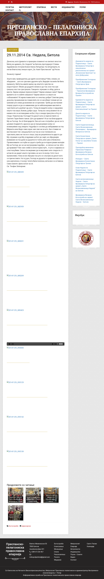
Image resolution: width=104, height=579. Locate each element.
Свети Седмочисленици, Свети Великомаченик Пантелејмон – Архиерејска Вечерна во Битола (86, 128)
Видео (72, 557)
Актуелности (75, 549)
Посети (57, 557)
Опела (56, 552)
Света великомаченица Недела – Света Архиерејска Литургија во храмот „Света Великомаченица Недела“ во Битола (85, 185)
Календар (90, 546)
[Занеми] (57, 344)
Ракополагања (59, 554)
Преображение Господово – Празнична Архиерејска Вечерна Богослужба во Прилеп (86, 92)
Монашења (58, 549)
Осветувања (58, 546)
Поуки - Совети (76, 554)
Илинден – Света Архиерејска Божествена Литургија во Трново (85, 161)
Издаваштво (68, 7)
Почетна (10, 7)
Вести (54, 7)
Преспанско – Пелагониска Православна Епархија (52, 30)
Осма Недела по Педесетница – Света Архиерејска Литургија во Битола (85, 171)
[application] (35, 343)
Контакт (10, 10)
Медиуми (57, 560)
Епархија (41, 7)
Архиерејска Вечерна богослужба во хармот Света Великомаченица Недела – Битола (84, 198)
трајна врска (26, 526)
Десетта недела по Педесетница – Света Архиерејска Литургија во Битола (85, 116)
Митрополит (25, 7)
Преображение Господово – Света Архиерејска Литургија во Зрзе (86, 82)
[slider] (61, 343)
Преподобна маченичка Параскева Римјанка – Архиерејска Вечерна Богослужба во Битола (84, 151)
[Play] (8, 344)
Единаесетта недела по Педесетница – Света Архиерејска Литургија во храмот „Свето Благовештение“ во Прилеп (86, 104)
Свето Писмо (92, 544)
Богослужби (13, 526)
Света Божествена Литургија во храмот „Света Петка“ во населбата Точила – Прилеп (86, 139)
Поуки (83, 7)
